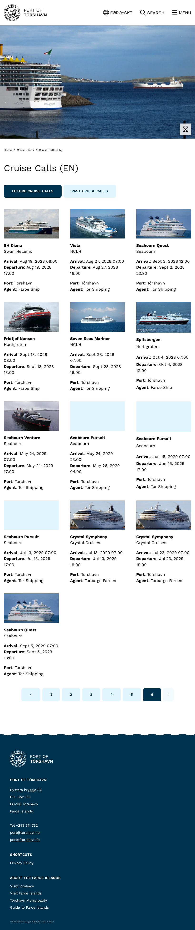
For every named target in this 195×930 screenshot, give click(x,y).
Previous (30, 694)
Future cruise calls (33, 191)
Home (8, 150)
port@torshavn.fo (25, 832)
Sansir (50, 921)
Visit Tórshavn (22, 886)
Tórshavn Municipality (28, 900)
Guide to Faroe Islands (29, 907)
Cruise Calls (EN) (50, 150)
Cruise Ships (25, 150)
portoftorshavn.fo (25, 840)
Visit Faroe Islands (26, 893)
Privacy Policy (22, 863)
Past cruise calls (90, 191)
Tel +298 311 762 (24, 825)
